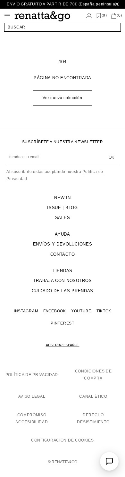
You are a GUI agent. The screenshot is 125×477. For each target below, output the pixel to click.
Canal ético (93, 396)
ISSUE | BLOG (62, 207)
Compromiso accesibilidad (31, 418)
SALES (62, 217)
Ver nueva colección (62, 98)
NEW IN (62, 197)
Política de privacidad (31, 374)
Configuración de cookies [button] (62, 440)
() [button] (104, 15)
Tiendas (62, 270)
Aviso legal (32, 396)
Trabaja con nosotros (62, 280)
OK (111, 157)
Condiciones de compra (93, 374)
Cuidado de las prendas (62, 290)
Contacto (62, 254)
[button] (62, 27)
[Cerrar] (117, 4)
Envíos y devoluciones (62, 244)
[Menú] (7, 16)
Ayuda (62, 234)
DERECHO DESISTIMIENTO (93, 418)
